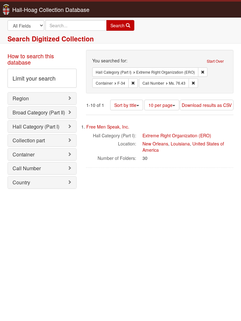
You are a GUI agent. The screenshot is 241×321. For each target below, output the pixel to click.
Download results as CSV (207, 105)
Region (21, 98)
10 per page (160, 105)
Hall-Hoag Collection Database (31, 9)
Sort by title (125, 105)
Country (21, 182)
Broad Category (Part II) (39, 112)
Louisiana (180, 143)
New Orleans (155, 143)
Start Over (215, 61)
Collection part (29, 140)
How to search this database (31, 59)
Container (24, 154)
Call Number (27, 168)
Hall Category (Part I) (36, 126)
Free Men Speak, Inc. (107, 127)
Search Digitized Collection (51, 38)
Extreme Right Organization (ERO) (176, 135)
